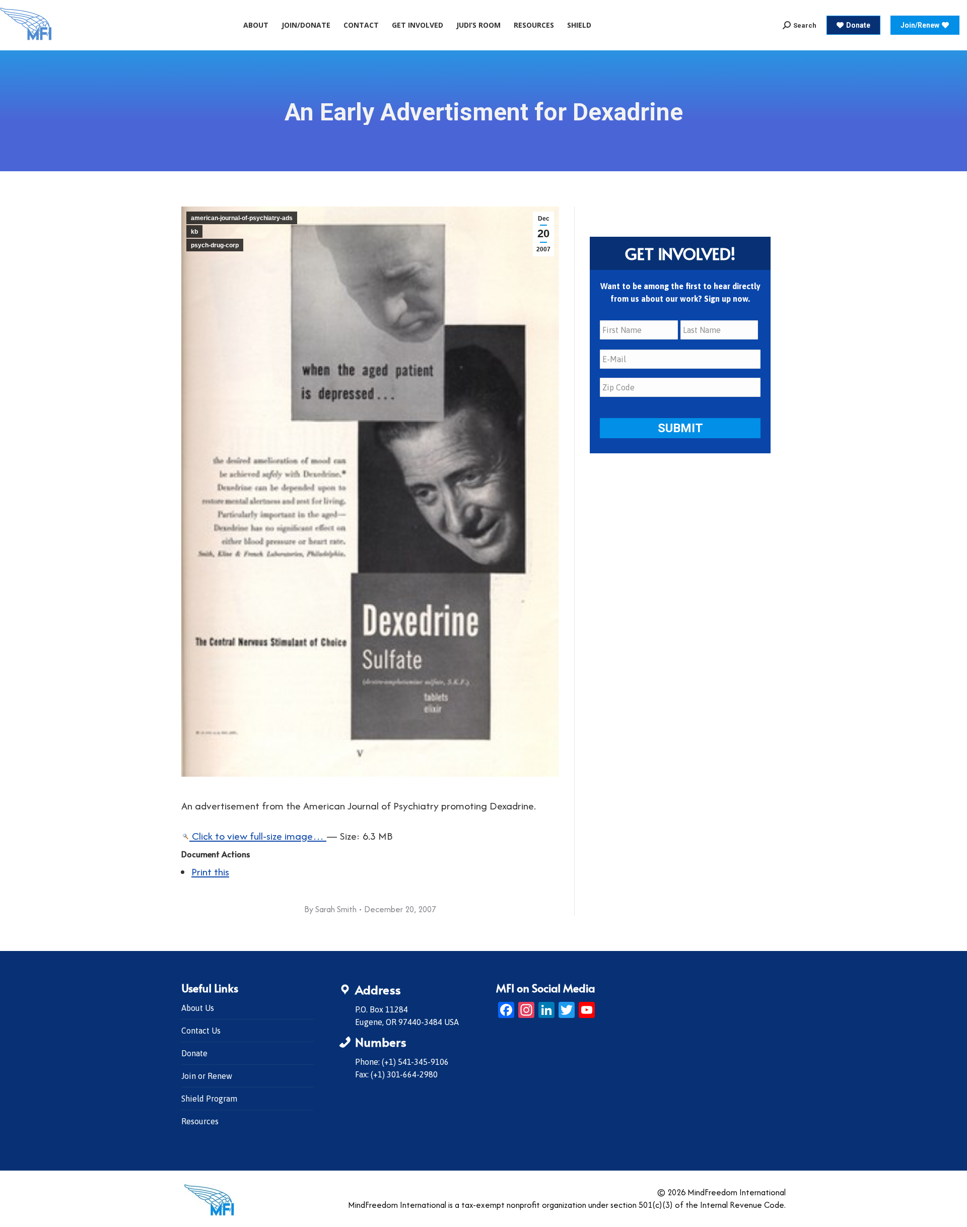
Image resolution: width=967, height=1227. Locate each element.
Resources (200, 1121)
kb (194, 231)
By (330, 909)
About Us (197, 1007)
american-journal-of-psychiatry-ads (242, 218)
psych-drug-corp (215, 245)
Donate (194, 1053)
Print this (210, 871)
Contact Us (201, 1030)
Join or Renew (206, 1075)
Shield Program (209, 1098)
